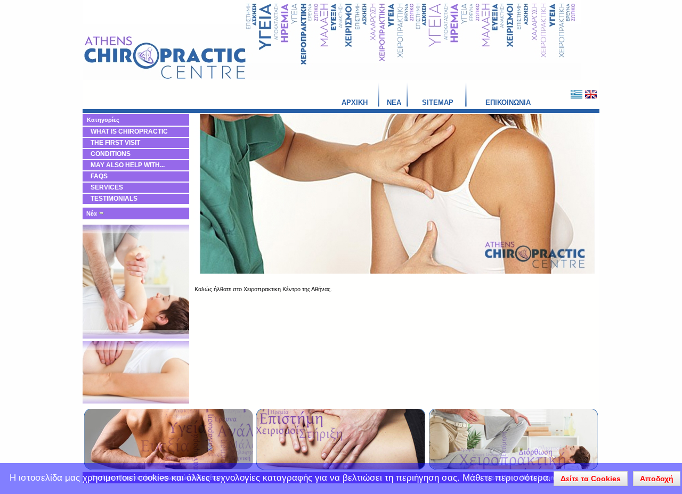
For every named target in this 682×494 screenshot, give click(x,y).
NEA (394, 102)
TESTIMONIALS (114, 198)
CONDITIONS (111, 154)
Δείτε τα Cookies (591, 478)
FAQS (99, 176)
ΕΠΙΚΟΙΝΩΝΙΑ (508, 102)
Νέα (92, 213)
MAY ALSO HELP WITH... (128, 165)
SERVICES (107, 187)
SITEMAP (437, 102)
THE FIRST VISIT (115, 142)
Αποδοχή (656, 478)
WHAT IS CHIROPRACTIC (129, 131)
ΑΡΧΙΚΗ (355, 102)
